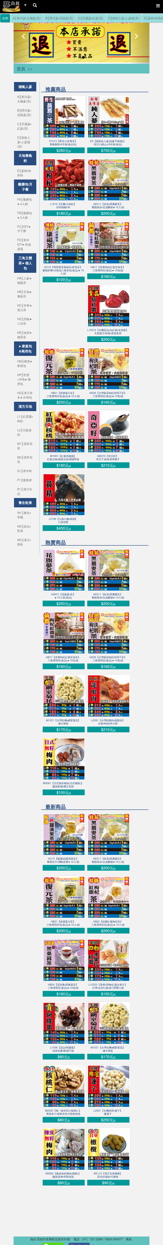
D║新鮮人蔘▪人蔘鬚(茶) (123, 18)
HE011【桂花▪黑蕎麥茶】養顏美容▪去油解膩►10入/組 (108, 205)
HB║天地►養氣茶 (24, 294)
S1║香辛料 (24, 471)
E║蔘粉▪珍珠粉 (24, 172)
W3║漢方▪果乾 (24, 542)
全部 (5, 18)
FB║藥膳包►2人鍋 (24, 215)
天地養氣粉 (25, 158)
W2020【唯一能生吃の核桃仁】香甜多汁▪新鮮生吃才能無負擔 (63, 1112)
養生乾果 (25, 502)
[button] (24, 36)
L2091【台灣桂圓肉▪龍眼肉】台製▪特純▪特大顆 (108, 722)
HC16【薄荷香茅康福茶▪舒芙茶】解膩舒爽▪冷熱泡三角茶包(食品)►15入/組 (63, 270)
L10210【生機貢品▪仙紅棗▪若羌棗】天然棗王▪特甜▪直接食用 (107, 331)
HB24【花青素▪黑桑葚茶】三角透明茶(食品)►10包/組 (63, 986)
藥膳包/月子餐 (25, 187)
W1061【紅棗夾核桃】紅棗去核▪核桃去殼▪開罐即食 (63, 457)
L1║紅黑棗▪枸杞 (25, 418)
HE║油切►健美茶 (24, 334)
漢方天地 (25, 406)
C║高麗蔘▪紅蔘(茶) (90, 18)
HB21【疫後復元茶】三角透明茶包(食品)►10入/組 (63, 394)
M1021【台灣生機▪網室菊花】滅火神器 (63, 722)
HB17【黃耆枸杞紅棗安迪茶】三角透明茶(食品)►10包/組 (108, 268)
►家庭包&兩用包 (25, 349)
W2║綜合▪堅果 (24, 528)
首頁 (21, 68)
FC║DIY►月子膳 (24, 228)
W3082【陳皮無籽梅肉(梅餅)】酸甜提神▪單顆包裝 (63, 1175)
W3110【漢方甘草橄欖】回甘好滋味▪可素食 (108, 1175)
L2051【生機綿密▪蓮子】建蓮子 (108, 1112)
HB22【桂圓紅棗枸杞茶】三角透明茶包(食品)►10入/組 (108, 923)
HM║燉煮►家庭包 (25, 363)
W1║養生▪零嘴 (24, 515)
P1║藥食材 (24, 480)
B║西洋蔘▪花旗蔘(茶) (59, 18)
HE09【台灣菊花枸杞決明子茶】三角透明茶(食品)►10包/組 (107, 394)
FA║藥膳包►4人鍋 (24, 201)
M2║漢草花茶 (24, 459)
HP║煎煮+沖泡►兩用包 (24, 379)
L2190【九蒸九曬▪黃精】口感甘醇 (63, 520)
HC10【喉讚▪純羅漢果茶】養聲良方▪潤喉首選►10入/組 (63, 860)
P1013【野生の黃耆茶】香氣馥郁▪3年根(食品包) (63, 142)
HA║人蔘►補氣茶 (24, 280)
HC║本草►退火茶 (24, 307)
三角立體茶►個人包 (25, 262)
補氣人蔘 (25, 86)
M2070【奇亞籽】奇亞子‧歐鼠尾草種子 (108, 457)
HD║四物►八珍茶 (24, 321)
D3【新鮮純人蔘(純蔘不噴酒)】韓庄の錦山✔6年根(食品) (108, 142)
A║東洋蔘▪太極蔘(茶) (27, 18)
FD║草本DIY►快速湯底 (24, 244)
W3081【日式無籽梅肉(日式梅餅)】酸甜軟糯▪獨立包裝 (63, 784)
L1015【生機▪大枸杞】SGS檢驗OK (63, 205)
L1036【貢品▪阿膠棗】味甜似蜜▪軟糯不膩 (63, 1049)
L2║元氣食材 (24, 432)
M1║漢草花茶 (24, 445)
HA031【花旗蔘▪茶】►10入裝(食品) (63, 596)
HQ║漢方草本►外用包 (25, 395)
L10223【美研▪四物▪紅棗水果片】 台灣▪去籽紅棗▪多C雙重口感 (108, 986)
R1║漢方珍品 (24, 491)
